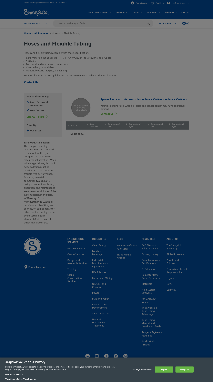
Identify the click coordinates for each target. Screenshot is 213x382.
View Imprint (29, 379)
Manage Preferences (142, 369)
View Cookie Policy (14, 379)
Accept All (184, 369)
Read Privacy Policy (14, 374)
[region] (106, 370)
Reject (164, 369)
